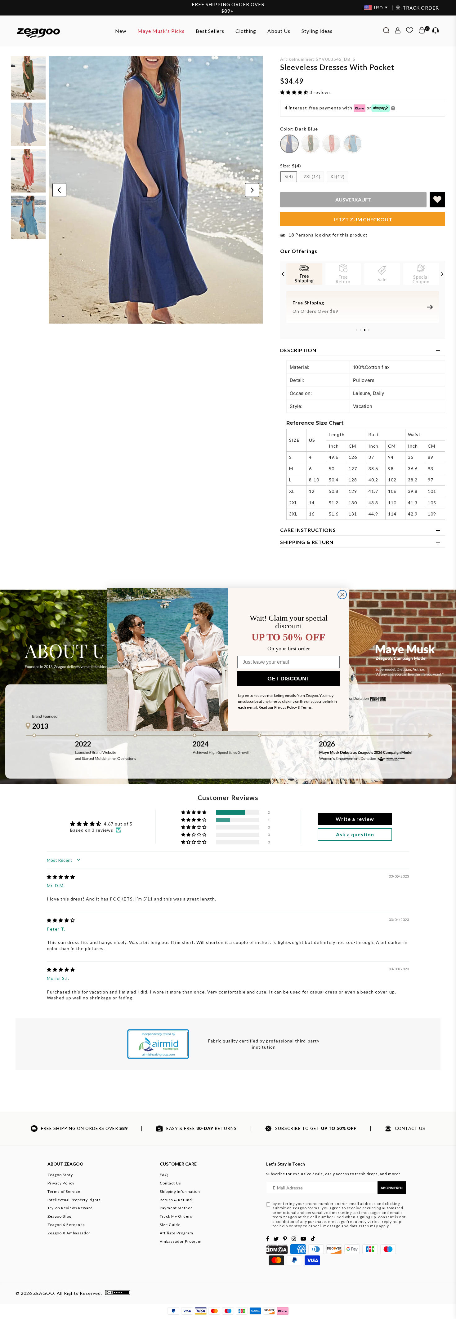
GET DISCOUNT (288, 678)
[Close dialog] (342, 594)
